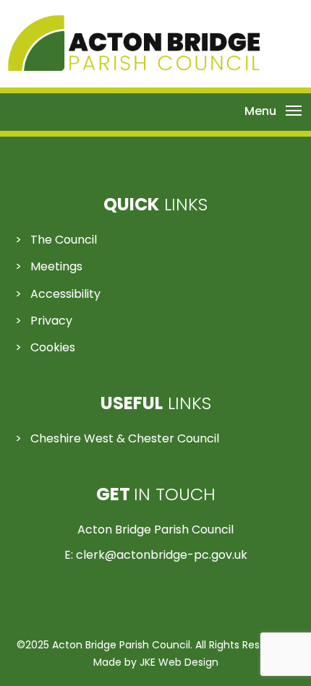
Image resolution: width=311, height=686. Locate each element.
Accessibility (65, 294)
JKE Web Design (179, 662)
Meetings (56, 266)
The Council (63, 239)
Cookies (52, 347)
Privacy (51, 320)
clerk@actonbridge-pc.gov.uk (161, 554)
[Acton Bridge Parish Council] (133, 67)
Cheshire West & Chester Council (124, 438)
